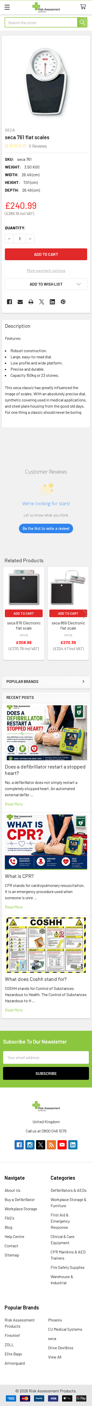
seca (52, 1338)
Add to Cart (24, 613)
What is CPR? (19, 876)
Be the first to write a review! (46, 528)
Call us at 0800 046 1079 (46, 1130)
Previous (7, 614)
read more (14, 803)
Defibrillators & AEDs (69, 1190)
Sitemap (12, 1254)
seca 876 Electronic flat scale (24, 625)
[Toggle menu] (7, 7)
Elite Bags (13, 1353)
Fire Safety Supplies (68, 1267)
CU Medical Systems (65, 1329)
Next (85, 614)
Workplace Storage (21, 1208)
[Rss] (51, 1144)
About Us (12, 1190)
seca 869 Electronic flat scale (68, 625)
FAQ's (9, 1217)
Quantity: (15, 227)
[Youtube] (62, 1144)
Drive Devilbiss (60, 1347)
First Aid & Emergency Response (60, 1221)
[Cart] (84, 7)
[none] (46, 80)
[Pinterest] (63, 301)
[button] (46, 284)
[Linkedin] (52, 301)
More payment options (46, 270)
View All (54, 1356)
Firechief (12, 1335)
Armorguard (15, 1363)
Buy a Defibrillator (20, 1199)
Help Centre (14, 1236)
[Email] (20, 301)
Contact (11, 1245)
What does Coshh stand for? (36, 979)
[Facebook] (9, 301)
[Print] (31, 301)
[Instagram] (29, 1144)
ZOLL (9, 1344)
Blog (8, 1227)
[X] (41, 301)
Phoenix (55, 1319)
